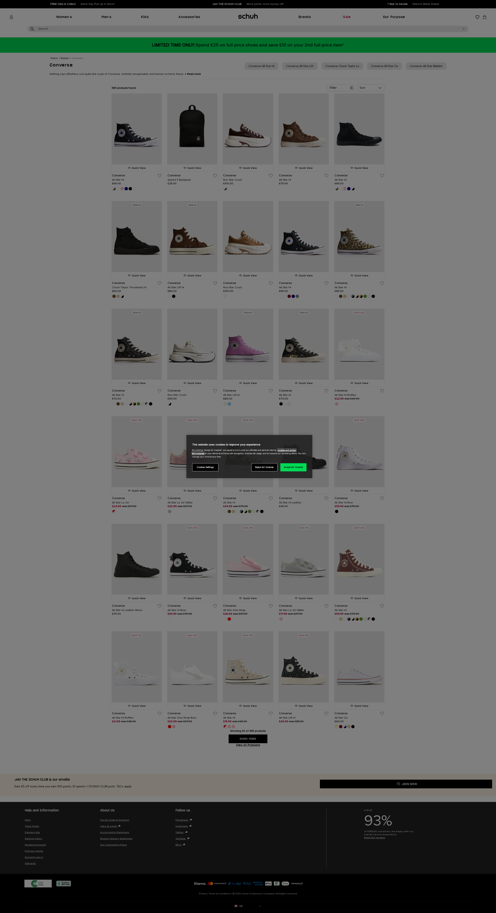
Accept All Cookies (293, 467)
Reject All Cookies (264, 467)
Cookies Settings (205, 467)
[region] (249, 456)
